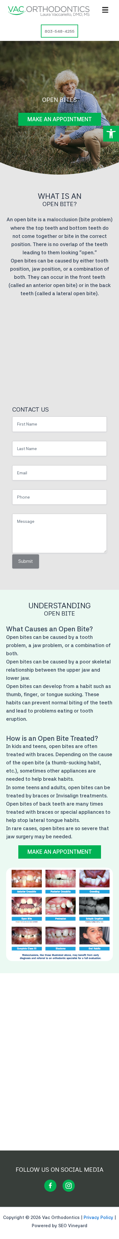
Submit (25, 561)
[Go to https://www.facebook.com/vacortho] (50, 1186)
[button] (111, 134)
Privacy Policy (98, 1217)
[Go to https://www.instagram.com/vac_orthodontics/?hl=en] (69, 1186)
